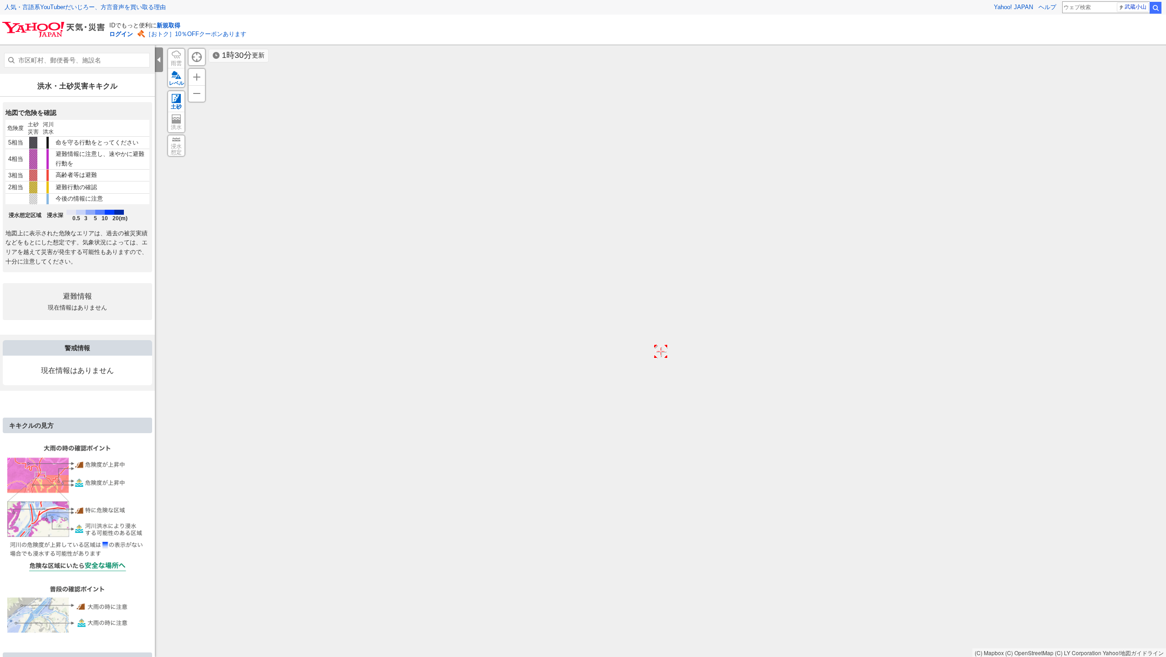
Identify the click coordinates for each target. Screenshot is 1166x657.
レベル (176, 83)
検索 (1155, 8)
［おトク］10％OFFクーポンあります (195, 34)
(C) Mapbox (989, 653)
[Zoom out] (197, 93)
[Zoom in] (197, 77)
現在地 (197, 57)
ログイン (121, 34)
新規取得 (168, 25)
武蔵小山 (1135, 7)
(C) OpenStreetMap (1029, 653)
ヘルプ (1047, 7)
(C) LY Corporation (1078, 653)
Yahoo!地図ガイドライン (1133, 653)
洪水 (176, 127)
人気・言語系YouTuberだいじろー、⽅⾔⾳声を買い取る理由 (85, 7)
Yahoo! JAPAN (1013, 7)
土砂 (176, 106)
